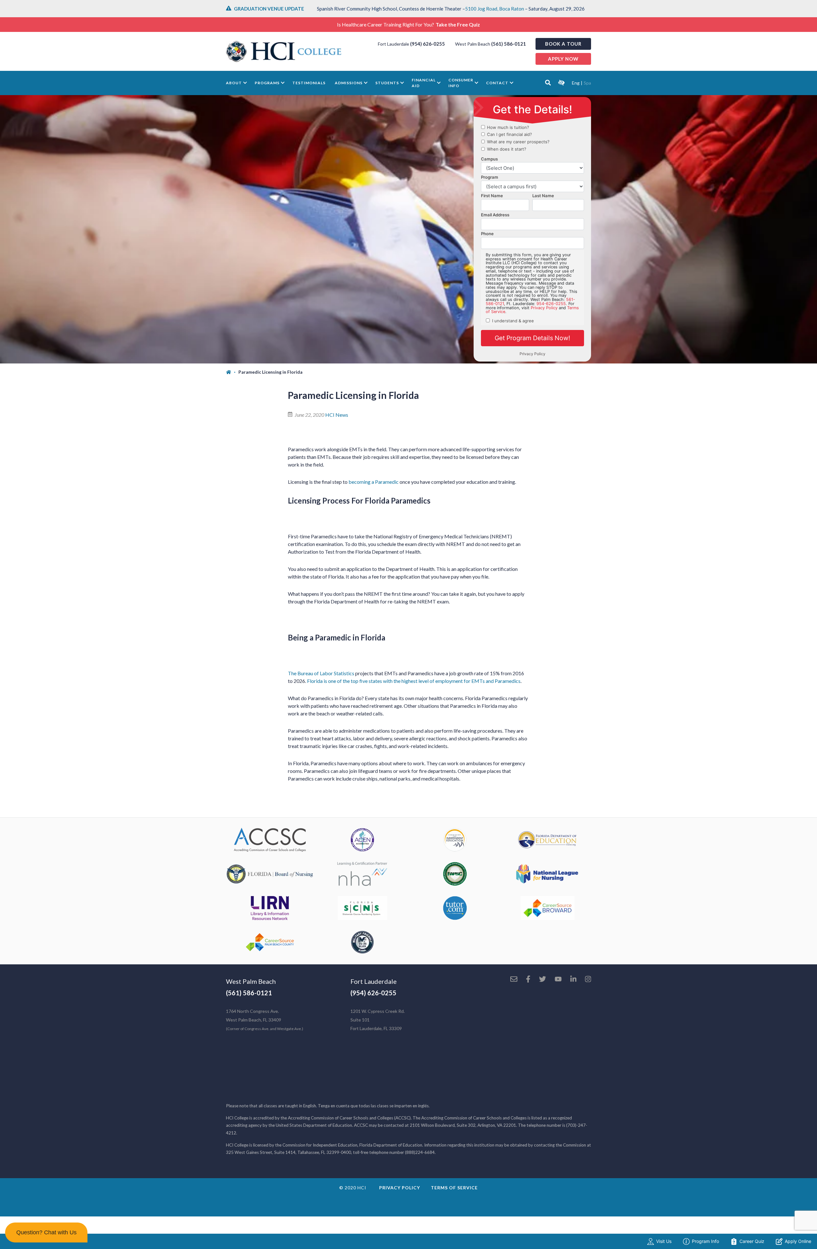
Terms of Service (454, 1187)
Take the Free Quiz (458, 24)
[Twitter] (542, 980)
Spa (587, 83)
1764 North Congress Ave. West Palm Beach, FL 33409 (264, 1019)
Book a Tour (563, 44)
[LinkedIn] (573, 980)
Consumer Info (460, 83)
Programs (267, 82)
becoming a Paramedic (374, 482)
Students (387, 82)
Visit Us (663, 1241)
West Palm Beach (251, 981)
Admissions (349, 82)
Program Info (705, 1241)
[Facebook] (528, 980)
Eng (576, 83)
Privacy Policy (399, 1187)
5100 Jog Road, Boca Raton (494, 8)
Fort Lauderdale (373, 981)
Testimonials (309, 82)
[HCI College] (283, 51)
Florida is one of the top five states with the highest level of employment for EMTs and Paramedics (414, 681)
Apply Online (798, 1241)
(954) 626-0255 (427, 44)
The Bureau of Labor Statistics (321, 673)
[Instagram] (588, 980)
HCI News (336, 415)
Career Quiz (751, 1241)
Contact (497, 82)
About (234, 82)
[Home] (232, 372)
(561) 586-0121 (508, 44)
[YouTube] (558, 980)
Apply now (563, 59)
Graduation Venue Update (269, 8)
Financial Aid (424, 83)
